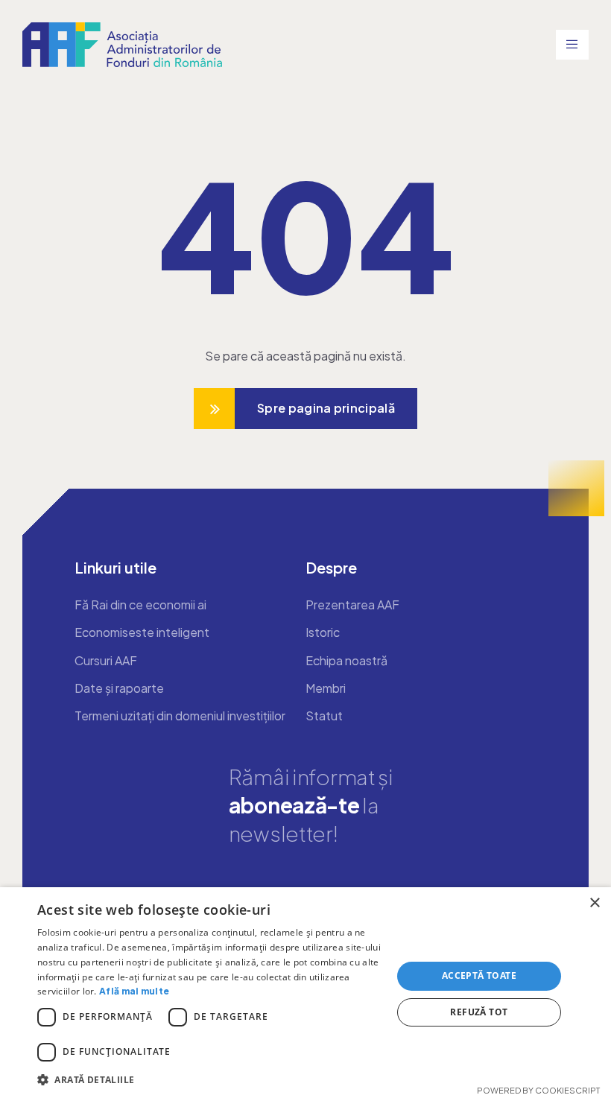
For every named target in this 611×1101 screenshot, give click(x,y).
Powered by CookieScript (538, 1090)
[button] (209, 1080)
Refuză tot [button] (478, 1012)
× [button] (594, 903)
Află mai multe (134, 991)
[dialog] (305, 994)
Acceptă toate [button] (479, 975)
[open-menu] (572, 45)
